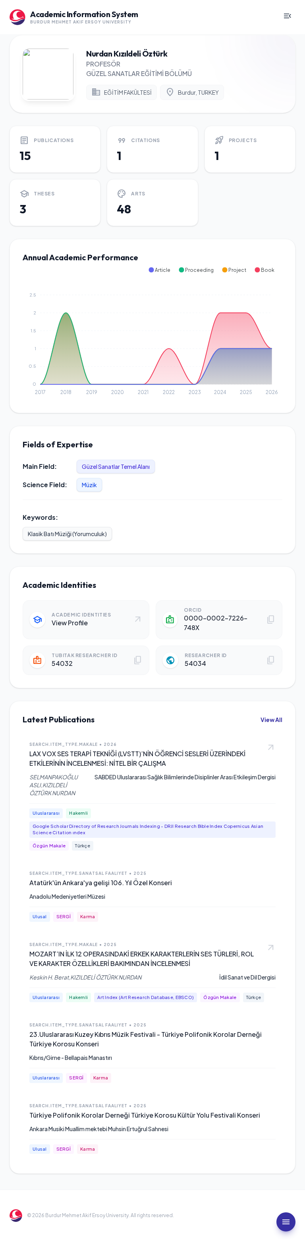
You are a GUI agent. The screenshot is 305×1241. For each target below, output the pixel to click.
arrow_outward (271, 748)
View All (271, 719)
